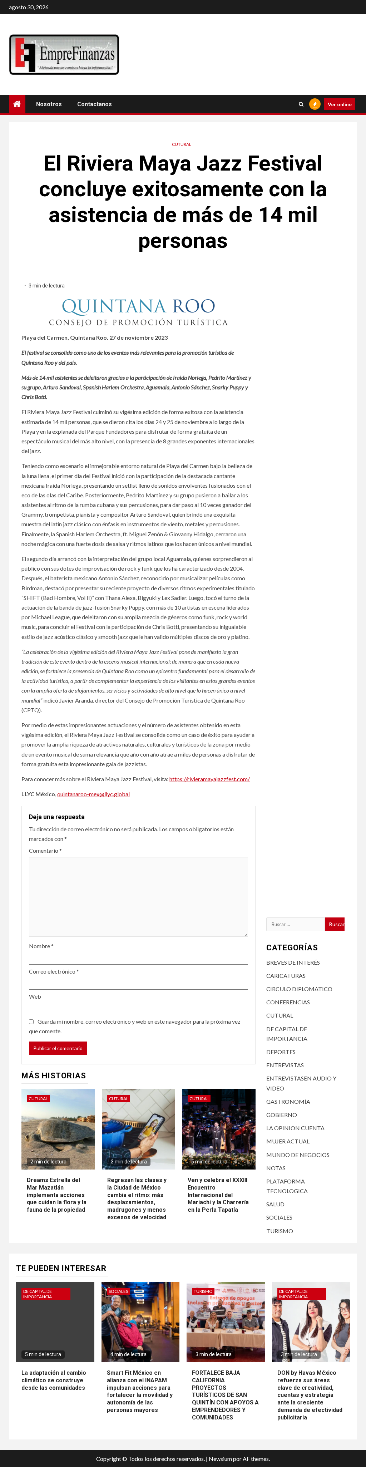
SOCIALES (279, 1217)
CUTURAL (181, 144)
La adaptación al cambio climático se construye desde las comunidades (53, 1380)
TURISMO (279, 1230)
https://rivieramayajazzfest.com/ (209, 779)
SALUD (275, 1204)
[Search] (301, 104)
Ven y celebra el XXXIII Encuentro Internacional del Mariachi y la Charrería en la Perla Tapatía (218, 1195)
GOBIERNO (281, 1114)
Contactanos (94, 104)
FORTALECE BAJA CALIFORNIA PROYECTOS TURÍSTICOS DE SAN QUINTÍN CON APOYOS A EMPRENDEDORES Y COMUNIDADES (225, 1395)
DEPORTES (281, 1051)
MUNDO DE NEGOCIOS (298, 1154)
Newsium (220, 1458)
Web (35, 996)
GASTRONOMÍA (288, 1101)
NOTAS (276, 1168)
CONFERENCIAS (288, 1002)
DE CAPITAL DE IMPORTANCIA (37, 1294)
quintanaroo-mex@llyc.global (93, 794)
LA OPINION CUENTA (295, 1127)
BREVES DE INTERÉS (293, 962)
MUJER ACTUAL (288, 1141)
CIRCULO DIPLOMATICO (299, 988)
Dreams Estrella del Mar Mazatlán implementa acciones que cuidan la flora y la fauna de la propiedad (56, 1195)
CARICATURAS (286, 975)
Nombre (41, 945)
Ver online (340, 104)
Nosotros (49, 104)
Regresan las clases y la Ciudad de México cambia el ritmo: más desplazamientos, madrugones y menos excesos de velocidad (137, 1199)
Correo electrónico (54, 971)
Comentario (45, 850)
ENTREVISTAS (285, 1065)
